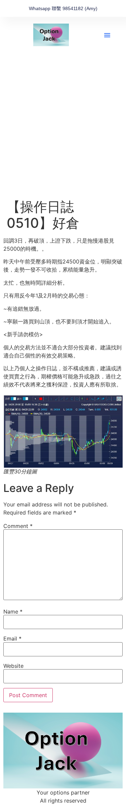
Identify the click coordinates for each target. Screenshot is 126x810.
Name (13, 611)
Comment (18, 526)
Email (12, 638)
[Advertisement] (63, 132)
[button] (107, 35)
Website (13, 665)
